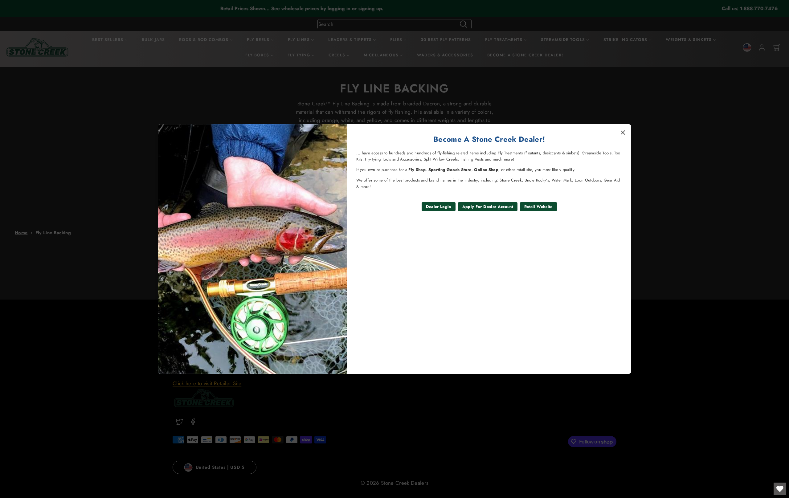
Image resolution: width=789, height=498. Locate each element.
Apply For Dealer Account (487, 207)
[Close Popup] (623, 132)
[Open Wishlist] (780, 489)
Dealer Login (438, 207)
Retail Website (538, 207)
